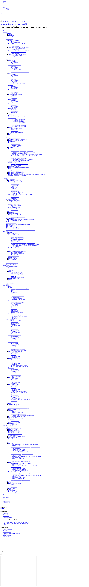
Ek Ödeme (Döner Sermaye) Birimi (15, 94)
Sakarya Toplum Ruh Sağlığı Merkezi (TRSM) (20, 451)
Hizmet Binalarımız (7, 221)
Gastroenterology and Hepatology (18, 277)
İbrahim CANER (14, 190)
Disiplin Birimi (11, 89)
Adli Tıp (12, 291)
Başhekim (13, 41)
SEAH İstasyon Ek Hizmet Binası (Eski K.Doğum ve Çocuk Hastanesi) (20, 230)
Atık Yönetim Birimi (12, 78)
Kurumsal (5, 32)
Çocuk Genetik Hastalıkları (16, 298)
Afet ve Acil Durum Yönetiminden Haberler (20, 72)
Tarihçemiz (10, 34)
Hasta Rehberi (9, 232)
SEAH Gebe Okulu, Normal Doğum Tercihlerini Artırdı (22, 415)
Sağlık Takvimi (14, 487)
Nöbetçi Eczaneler (12, 257)
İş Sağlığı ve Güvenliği (13, 108)
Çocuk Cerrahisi (14, 305)
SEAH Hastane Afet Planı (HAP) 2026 (19, 70)
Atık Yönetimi (14, 82)
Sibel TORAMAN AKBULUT (17, 192)
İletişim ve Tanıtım (12, 99)
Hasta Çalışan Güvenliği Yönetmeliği (18, 253)
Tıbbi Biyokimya (14, 317)
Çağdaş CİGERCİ (15, 198)
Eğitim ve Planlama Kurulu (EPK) (15, 181)
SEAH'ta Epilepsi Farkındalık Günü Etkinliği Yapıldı (22, 159)
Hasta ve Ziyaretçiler (10, 283)
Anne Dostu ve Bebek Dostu (14, 404)
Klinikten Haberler (15, 323)
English (4, 2)
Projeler (7, 135)
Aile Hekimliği (14, 292)
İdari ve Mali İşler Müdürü (16, 45)
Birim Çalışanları (14, 62)
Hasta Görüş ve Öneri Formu (14, 493)
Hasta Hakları (6, 534)
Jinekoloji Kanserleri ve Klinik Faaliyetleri (17, 436)
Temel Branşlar (11, 313)
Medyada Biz (11, 482)
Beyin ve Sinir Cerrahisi (16, 303)
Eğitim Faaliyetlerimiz (15, 144)
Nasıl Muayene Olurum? (13, 247)
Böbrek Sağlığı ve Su (12, 429)
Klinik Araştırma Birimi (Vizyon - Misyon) (20, 164)
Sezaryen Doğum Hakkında (14, 438)
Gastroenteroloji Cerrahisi (16, 307)
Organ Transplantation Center (17, 273)
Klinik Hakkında (14, 322)
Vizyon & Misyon (9, 37)
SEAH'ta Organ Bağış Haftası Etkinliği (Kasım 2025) (22, 151)
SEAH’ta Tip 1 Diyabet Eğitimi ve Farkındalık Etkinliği (22, 149)
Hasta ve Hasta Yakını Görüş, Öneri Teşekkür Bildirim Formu (16, 522)
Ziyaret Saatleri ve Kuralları (14, 234)
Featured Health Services (13, 278)
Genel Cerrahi (14, 309)
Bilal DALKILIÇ (14, 195)
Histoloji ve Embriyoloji (16, 315)
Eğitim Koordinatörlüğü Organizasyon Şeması (17, 139)
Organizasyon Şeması (10, 57)
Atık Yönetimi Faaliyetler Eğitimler (18, 83)
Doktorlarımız (14, 326)
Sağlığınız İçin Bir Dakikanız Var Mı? (13, 428)
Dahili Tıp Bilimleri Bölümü (14, 204)
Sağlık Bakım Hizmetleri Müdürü (18, 48)
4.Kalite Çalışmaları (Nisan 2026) (18, 122)
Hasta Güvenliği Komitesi (16, 128)
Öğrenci (7, 211)
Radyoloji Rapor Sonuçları (11, 264)
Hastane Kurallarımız (7, 529)
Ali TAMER (13, 188)
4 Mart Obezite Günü (12, 437)
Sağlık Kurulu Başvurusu (13, 256)
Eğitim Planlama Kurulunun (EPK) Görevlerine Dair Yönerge (21, 219)
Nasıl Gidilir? (13, 61)
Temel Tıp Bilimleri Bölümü (14, 200)
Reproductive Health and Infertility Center (19, 274)
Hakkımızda (5, 513)
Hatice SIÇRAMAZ (15, 187)
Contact (10, 279)
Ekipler (9, 133)
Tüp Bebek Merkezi (15, 421)
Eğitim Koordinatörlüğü (11, 136)
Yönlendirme (6, 231)
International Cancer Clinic (16, 272)
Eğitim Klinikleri (14, 203)
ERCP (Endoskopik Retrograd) (14, 335)
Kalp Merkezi (11, 377)
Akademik (5, 178)
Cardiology (13, 276)
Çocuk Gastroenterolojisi (16, 297)
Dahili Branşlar (11, 287)
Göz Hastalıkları (14, 311)
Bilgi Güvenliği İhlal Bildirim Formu (15, 173)
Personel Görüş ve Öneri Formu (15, 491)
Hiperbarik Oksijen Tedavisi (14, 358)
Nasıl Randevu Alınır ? (13, 233)
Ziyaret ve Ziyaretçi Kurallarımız (17, 237)
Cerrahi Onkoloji (14, 304)
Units (9, 271)
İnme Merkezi (11, 368)
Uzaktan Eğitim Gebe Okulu (14, 422)
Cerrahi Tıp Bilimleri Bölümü (14, 207)
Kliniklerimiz (8, 286)
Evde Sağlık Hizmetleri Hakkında (18, 349)
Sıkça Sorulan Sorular (15, 325)
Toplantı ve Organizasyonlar (17, 485)
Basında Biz (5, 514)
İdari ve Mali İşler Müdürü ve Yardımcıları (17, 43)
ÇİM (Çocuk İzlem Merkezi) (14, 327)
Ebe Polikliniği (11, 423)
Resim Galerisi (6, 516)
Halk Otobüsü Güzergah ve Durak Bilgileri (17, 471)
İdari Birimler (8, 59)
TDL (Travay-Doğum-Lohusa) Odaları (16, 418)
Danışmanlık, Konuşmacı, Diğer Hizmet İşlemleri (18, 167)
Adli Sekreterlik (11, 60)
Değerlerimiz (11, 35)
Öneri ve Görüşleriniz (10, 490)
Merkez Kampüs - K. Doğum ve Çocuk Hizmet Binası (22, 454)
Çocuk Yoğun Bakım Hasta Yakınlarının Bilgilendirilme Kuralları (24, 245)
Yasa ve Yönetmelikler (10, 218)
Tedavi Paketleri (9, 280)
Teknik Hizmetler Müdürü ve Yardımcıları (17, 54)
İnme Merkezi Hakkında (16, 375)
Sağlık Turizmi (6, 265)
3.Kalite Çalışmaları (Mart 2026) (17, 121)
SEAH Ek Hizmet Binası (11, 225)
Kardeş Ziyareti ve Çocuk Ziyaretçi (18, 238)
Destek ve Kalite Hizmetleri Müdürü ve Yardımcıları (19, 50)
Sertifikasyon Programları (16, 145)
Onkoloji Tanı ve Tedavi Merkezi (15, 393)
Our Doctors (10, 270)
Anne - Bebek (9, 403)
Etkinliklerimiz (11, 148)
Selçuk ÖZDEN (14, 185)
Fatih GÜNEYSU (14, 182)
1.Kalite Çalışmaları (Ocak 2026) (18, 119)
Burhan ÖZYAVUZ (15, 197)
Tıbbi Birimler (6, 285)
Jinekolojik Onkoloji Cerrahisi (17, 312)
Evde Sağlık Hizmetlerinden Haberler (18, 350)
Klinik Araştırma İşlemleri (13, 166)
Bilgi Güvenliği (9, 169)
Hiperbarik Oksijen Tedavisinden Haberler (19, 366)
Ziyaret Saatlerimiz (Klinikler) (17, 239)
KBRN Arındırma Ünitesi (13, 384)
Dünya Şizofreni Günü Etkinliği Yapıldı (19, 158)
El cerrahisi (13, 306)
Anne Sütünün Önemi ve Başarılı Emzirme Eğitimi (18, 408)
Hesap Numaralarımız (7, 517)
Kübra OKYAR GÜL (15, 193)
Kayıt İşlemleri (11, 212)
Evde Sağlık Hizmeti (12, 439)
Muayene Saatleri (12, 248)
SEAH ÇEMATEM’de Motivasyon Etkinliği (20, 160)
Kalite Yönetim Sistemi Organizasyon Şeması (17, 116)
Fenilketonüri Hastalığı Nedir (14, 430)
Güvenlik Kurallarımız (15, 246)
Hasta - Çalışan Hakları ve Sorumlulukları (17, 251)
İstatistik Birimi (11, 103)
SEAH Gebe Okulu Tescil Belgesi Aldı (19, 412)
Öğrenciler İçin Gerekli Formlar (14, 214)
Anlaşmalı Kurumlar (12, 258)
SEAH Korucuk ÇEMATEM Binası (13, 228)
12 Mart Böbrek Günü (13, 435)
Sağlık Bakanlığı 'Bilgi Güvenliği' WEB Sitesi (17, 175)
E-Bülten (13, 484)
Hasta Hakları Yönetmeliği (16, 252)
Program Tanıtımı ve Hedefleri (12, 179)
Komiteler (10, 127)
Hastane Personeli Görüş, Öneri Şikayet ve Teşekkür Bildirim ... (16, 523)
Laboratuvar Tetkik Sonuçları (12, 263)
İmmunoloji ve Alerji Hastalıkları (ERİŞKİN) (20, 289)
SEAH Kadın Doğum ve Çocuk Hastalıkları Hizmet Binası (18, 224)
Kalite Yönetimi (9, 114)
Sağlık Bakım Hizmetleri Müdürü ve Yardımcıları (18, 47)
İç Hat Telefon (14, 63)
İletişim (9, 168)
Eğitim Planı (10, 147)
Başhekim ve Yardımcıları (13, 40)
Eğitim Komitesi (14, 131)
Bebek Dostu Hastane (15, 406)
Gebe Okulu (10, 410)
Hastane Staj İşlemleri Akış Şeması (15, 140)
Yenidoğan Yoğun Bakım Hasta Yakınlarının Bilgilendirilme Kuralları (25, 244)
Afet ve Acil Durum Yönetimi (14, 65)
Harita (9, 462)
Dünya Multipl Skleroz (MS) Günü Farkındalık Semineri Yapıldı (24, 155)
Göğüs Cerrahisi (14, 310)
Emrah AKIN (14, 186)
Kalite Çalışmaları (12, 118)
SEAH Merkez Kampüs (11, 223)
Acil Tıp (12, 290)
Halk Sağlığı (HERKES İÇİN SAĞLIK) (11, 533)
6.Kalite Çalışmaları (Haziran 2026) (18, 125)
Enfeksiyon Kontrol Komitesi (17, 132)
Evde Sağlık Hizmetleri (13, 342)
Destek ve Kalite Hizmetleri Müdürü (18, 52)
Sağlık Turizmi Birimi (10, 281)
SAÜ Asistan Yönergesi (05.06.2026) (16, 220)
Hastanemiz (8, 33)
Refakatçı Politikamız (15, 240)
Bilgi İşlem (10, 85)
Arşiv (9, 73)
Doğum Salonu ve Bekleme (14, 409)
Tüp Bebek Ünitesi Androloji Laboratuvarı (17, 419)
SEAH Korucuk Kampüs (11, 226)
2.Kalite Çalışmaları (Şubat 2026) (18, 120)
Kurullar (10, 134)
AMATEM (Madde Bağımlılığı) (15, 320)
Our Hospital (11, 269)
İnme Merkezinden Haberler (17, 376)
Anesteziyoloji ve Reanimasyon (17, 302)
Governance (10, 267)
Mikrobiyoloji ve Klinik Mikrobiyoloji (19, 316)
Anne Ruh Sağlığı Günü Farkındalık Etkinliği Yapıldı (22, 157)
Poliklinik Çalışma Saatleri (8, 530)
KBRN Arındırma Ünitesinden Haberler (19, 392)
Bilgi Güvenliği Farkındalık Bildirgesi (16, 172)
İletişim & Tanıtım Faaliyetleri (14, 483)
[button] (5, 7)
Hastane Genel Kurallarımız (16, 236)
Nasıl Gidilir (13, 324)
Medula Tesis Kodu (12, 259)
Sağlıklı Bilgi (11, 489)
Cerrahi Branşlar (11, 300)
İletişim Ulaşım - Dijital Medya (9, 425)
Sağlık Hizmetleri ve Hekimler (12, 266)
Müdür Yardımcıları (15, 46)
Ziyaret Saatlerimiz (7, 532)
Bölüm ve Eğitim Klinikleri (11, 199)
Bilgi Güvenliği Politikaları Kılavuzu (15, 171)
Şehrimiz (7, 284)
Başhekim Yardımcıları (15, 42)
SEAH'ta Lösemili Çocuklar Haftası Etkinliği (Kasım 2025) (23, 152)
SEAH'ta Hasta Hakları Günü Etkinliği (19, 153)
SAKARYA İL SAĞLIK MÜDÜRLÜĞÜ (14, 24)
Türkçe (4, 1)
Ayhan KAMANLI (15, 191)
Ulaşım (7, 442)
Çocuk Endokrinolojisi (15, 294)
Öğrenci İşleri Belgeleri (13, 213)
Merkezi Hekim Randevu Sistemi (12, 261)
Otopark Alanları (11, 452)
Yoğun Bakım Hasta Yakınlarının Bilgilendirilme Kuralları (23, 243)
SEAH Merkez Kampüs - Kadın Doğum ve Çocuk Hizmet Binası (24, 444)
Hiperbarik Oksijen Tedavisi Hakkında (19, 365)
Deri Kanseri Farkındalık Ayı (14, 431)
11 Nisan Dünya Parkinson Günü (15, 434)
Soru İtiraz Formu (14, 215)
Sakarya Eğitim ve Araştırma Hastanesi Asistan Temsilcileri (20, 194)
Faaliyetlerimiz (11, 142)
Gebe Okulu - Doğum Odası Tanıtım (18, 414)
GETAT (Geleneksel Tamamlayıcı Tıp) (16, 351)
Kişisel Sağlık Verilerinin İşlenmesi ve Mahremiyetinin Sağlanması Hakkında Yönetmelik (26, 174)
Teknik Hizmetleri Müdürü (16, 55)
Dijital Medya (8, 481)
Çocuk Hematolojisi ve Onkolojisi (18, 299)
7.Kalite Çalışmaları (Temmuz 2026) (18, 126)
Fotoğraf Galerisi (11, 488)
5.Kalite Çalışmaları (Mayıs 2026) (18, 124)
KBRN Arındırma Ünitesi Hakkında (18, 391)
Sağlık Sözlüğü (6, 536)
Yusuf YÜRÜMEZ (15, 184)
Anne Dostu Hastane (15, 405)
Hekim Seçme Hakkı (15, 254)
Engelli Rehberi (11, 250)
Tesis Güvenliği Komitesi (16, 129)
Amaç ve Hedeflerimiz (13, 36)
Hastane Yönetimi (9, 39)
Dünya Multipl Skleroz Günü (14, 432)
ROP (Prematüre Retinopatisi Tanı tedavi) (16, 416)
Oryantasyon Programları (16, 146)
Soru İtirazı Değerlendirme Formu (18, 217)
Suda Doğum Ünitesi (12, 417)
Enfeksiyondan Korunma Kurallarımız (19, 241)
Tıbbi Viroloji (14, 318)
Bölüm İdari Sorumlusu (16, 201)
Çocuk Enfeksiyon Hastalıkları (17, 296)
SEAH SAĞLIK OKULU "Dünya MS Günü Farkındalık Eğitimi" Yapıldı (26, 154)
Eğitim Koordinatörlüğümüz (14, 138)
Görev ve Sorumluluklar (16, 165)
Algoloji (12, 293)
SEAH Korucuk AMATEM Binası (13, 227)
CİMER (4, 524)
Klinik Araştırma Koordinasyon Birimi (14, 161)
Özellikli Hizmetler (10, 319)
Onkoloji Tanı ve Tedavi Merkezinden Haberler (20, 399)
